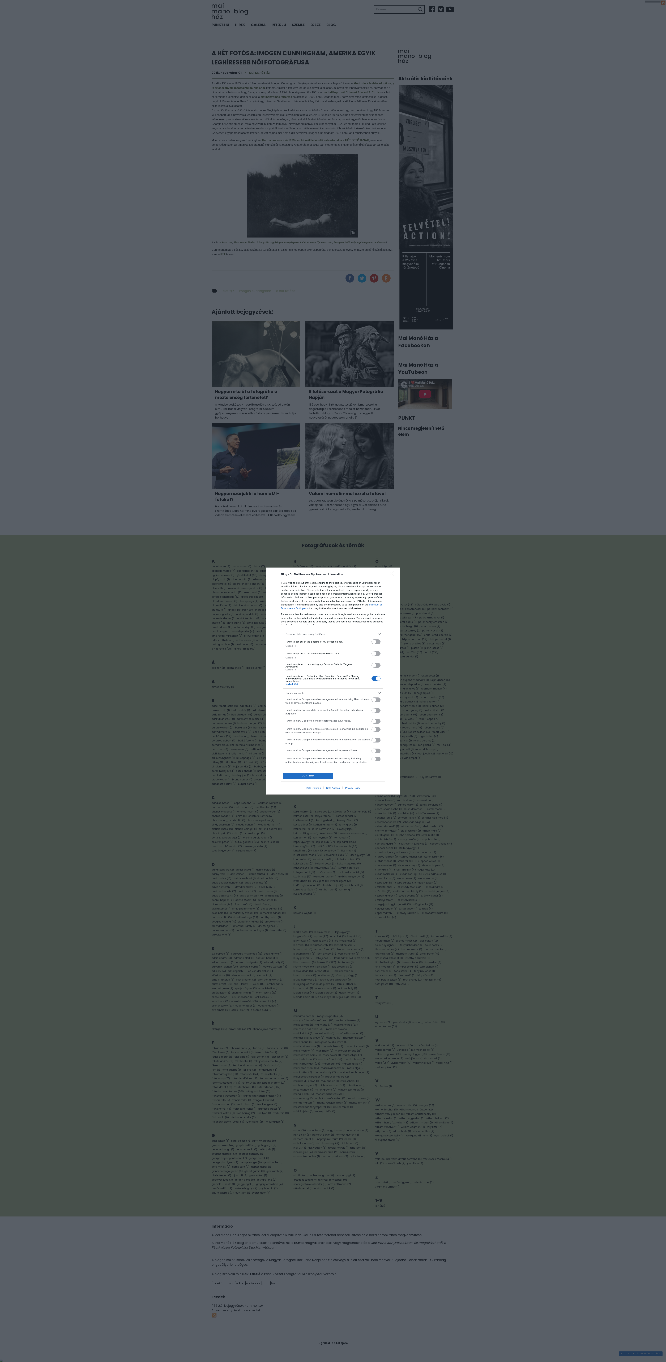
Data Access (333, 788)
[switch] (376, 641)
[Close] (393, 574)
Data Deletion (313, 788)
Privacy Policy (352, 788)
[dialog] (333, 681)
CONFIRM (308, 775)
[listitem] (333, 634)
